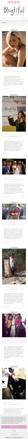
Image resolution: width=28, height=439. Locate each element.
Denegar (14, 430)
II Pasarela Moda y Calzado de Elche (13, 134)
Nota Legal (21, 437)
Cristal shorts (7, 70)
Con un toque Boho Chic (10, 287)
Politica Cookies (8, 437)
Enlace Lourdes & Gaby (10, 177)
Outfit (21, 71)
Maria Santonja (7, 71)
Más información (7, 88)
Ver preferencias (14, 434)
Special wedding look (9, 222)
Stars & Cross (7, 402)
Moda (18, 71)
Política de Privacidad (15, 437)
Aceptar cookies (14, 427)
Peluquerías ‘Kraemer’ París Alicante (13, 340)
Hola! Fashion (21, 136)
